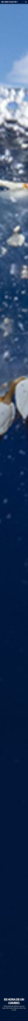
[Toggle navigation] (26, 2)
